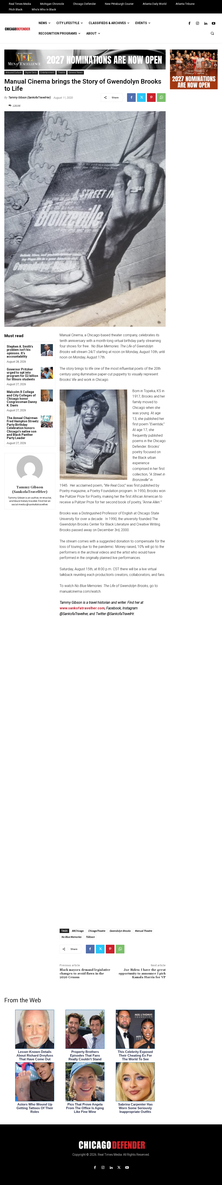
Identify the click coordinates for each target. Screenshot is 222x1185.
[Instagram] (197, 24)
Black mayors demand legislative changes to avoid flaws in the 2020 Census (85, 973)
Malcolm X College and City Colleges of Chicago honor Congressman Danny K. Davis (22, 398)
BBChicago (78, 930)
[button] (212, 33)
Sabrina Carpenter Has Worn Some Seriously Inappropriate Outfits (135, 1108)
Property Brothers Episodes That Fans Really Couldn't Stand (85, 1055)
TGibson (90, 936)
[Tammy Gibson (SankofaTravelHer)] (30, 468)
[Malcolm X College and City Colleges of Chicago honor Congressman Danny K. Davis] (47, 395)
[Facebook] (189, 24)
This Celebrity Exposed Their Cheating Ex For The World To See (135, 1055)
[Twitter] (141, 97)
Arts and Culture (13, 72)
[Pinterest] (151, 97)
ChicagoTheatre (96, 930)
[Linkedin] (206, 24)
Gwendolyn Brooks (120, 930)
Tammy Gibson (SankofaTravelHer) (29, 97)
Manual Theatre (143, 930)
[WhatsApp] (161, 97)
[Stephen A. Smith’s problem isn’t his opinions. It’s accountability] (47, 350)
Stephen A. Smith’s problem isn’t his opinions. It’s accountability (20, 351)
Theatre (61, 72)
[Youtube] (214, 24)
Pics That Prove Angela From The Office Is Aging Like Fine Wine (85, 1108)
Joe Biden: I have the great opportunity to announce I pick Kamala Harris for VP (142, 973)
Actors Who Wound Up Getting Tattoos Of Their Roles (34, 1108)
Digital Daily (31, 72)
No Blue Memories (71, 936)
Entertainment (47, 72)
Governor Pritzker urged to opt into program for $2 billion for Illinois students (22, 374)
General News (76, 72)
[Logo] (111, 1145)
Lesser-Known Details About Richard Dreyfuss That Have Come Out (34, 1055)
